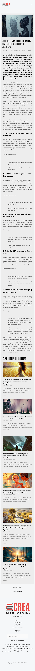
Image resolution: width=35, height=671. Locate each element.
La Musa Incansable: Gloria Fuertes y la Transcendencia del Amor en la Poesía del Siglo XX (16, 566)
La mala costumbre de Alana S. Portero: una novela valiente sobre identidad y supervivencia (17, 653)
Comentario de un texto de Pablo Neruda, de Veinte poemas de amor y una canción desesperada (17, 381)
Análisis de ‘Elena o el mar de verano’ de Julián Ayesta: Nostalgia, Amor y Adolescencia (17, 492)
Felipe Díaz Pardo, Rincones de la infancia (17, 646)
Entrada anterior (17, 587)
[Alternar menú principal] (31, 4)
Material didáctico (15, 50)
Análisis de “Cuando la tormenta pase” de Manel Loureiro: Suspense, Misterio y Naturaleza (15, 455)
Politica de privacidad (17, 628)
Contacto (17, 620)
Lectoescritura (6, 50)
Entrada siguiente (17, 591)
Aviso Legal (17, 624)
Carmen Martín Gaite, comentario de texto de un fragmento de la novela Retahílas (17, 418)
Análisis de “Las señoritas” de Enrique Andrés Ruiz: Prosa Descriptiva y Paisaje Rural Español (17, 528)
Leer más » (5, 395)
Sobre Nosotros (17, 622)
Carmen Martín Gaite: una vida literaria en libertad (17, 644)
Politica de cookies (17, 626)
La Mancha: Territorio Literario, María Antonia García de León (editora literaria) (17, 649)
